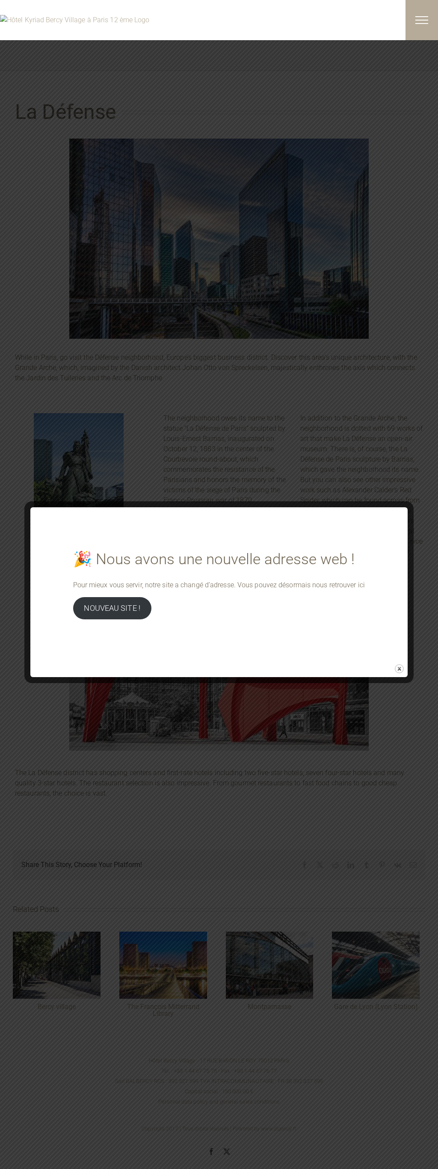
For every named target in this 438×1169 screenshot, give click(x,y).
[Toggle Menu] (421, 20)
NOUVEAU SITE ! (112, 608)
